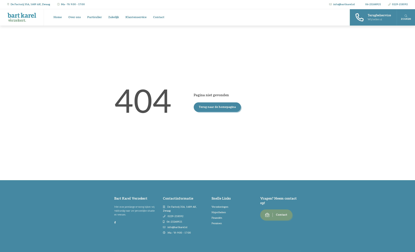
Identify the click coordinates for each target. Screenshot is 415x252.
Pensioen (217, 223)
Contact (158, 17)
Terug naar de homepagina (217, 107)
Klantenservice (136, 17)
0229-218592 (399, 4)
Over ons (74, 17)
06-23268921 (373, 4)
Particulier (94, 17)
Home (57, 17)
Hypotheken (219, 212)
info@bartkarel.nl (343, 4)
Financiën (217, 217)
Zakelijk (113, 17)
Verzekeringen (220, 206)
